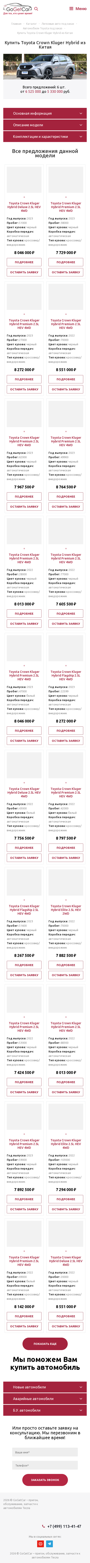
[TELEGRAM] (49, 1543)
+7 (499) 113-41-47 (64, 1526)
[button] (24, 197)
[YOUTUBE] (40, 1543)
